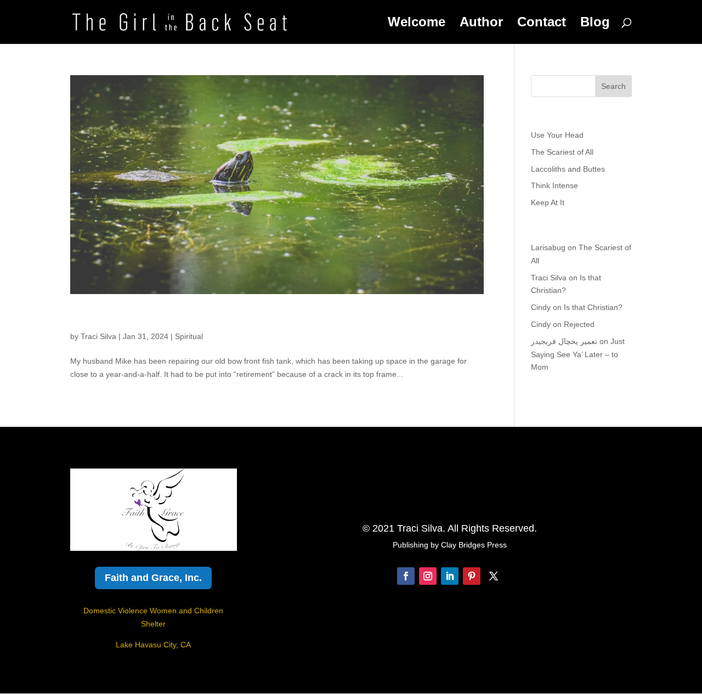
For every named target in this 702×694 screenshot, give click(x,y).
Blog (595, 23)
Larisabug (548, 247)
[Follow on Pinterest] (471, 576)
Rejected (579, 324)
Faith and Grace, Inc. (153, 577)
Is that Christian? (593, 307)
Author (481, 23)
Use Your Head (557, 135)
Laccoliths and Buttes (568, 169)
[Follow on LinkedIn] (449, 576)
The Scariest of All (562, 152)
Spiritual (189, 336)
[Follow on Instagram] (428, 576)
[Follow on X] (493, 576)
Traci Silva (98, 336)
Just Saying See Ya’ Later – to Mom (578, 354)
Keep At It (547, 202)
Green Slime (109, 317)
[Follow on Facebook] (406, 576)
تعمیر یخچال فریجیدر (564, 341)
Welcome (416, 23)
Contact (541, 23)
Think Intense (554, 185)
